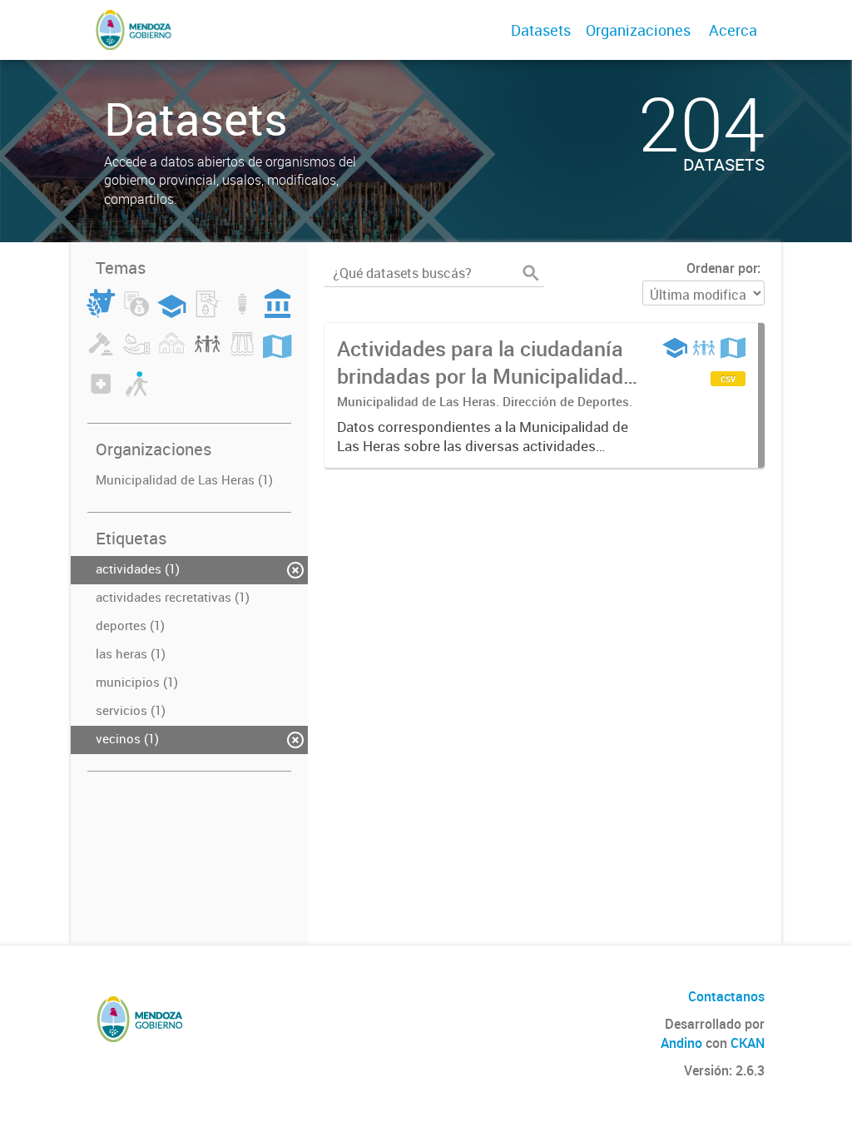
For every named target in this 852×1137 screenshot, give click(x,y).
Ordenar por (721, 268)
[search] (531, 273)
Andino (681, 1043)
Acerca (733, 30)
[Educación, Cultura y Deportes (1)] (171, 313)
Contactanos (726, 996)
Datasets (541, 30)
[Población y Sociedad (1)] (207, 353)
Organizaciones (638, 30)
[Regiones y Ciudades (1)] (277, 353)
